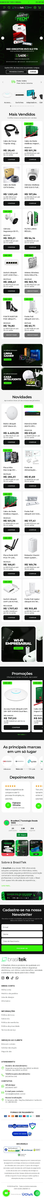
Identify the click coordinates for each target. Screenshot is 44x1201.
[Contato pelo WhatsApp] (37, 1193)
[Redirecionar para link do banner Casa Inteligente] (22, 378)
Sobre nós (5, 1019)
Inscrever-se (22, 948)
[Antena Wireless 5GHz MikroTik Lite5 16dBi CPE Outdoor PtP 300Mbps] (33, 262)
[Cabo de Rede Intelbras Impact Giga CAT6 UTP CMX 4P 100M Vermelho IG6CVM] (33, 131)
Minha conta (6, 990)
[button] (4, 7)
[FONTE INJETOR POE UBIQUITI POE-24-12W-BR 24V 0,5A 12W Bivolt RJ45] (11, 306)
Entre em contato (8, 1044)
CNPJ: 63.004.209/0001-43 (22, 1189)
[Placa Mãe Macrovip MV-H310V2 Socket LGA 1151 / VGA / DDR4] (11, 457)
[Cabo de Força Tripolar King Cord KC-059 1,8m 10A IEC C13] (11, 131)
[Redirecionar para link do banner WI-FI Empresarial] (18, 644)
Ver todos (21, 734)
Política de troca (7, 1015)
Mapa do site (6, 1051)
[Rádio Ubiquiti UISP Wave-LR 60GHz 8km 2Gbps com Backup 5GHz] (11, 414)
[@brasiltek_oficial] (6, 822)
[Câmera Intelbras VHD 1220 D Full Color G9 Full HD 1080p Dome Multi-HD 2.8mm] (33, 175)
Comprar (11, 159)
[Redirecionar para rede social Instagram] (2, 978)
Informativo (5, 1001)
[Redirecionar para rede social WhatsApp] (17, 978)
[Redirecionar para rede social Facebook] (7, 978)
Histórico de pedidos (9, 993)
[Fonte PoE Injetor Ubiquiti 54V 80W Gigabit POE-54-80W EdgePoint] (33, 589)
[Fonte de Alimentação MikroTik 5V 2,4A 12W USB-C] (33, 457)
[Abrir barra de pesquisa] (9, 7)
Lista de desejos (7, 997)
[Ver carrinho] (39, 7)
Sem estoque (32, 291)
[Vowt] (22, 1193)
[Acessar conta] (35, 7)
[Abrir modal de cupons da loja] (6, 1193)
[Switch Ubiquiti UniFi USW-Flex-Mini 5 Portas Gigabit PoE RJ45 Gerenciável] (11, 262)
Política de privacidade (10, 1026)
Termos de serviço (8, 1030)
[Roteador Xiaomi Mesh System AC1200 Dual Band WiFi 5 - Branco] (33, 545)
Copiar (33, 72)
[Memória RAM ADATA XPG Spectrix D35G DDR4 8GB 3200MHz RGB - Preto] (33, 414)
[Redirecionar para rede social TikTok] (12, 978)
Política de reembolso (10, 1022)
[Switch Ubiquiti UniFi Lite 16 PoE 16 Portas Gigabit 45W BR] (11, 589)
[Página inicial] (22, 7)
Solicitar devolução (9, 1048)
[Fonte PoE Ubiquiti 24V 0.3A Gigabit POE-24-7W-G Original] (33, 306)
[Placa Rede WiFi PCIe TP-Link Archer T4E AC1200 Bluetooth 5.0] (11, 545)
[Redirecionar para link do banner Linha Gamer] (22, 355)
